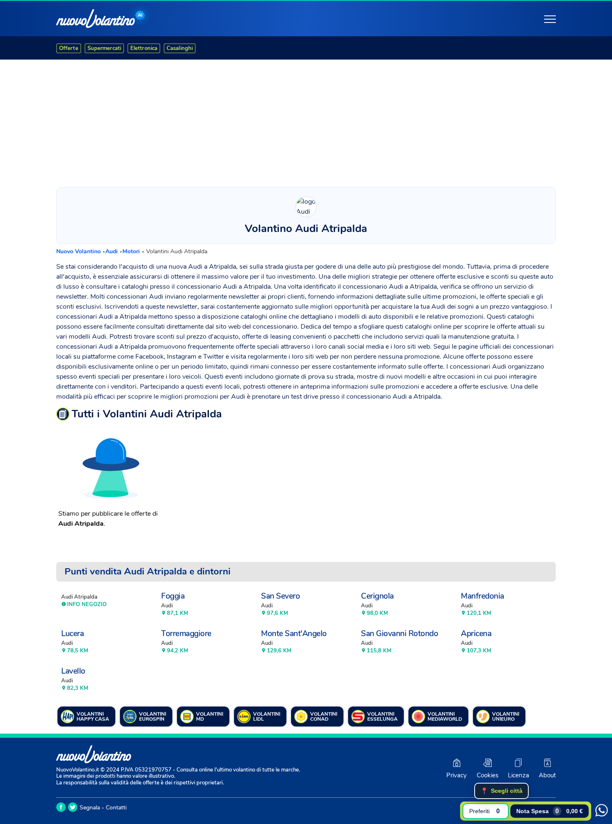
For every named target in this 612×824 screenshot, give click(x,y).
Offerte (68, 48)
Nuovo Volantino (79, 251)
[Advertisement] (306, 121)
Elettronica (143, 48)
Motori (132, 251)
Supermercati (104, 48)
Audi (112, 251)
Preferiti (484, 810)
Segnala (90, 808)
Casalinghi (180, 48)
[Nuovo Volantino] (95, 18)
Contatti (116, 808)
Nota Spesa (549, 810)
